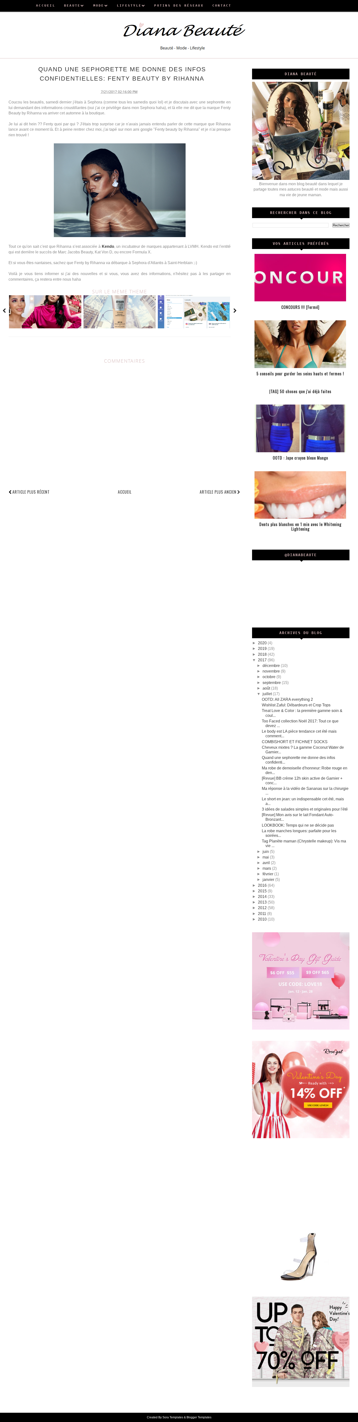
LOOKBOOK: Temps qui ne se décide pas (298, 825)
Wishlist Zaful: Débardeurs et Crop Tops (296, 705)
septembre (272, 683)
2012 (263, 908)
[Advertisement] (300, 1183)
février (268, 874)
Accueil (125, 492)
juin (266, 852)
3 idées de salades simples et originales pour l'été (305, 809)
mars (267, 868)
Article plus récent (31, 492)
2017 (263, 660)
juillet (268, 694)
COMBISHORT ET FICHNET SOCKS (295, 742)
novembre (272, 671)
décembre (272, 666)
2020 (263, 643)
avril (267, 863)
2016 (263, 885)
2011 (262, 914)
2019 (263, 648)
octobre (269, 677)
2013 (263, 902)
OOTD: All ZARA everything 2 (287, 699)
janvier (269, 879)
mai (266, 857)
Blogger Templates (199, 1417)
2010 (263, 919)
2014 (263, 897)
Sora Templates (172, 1417)
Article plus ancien (218, 492)
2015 (263, 891)
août (267, 688)
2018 (263, 654)
